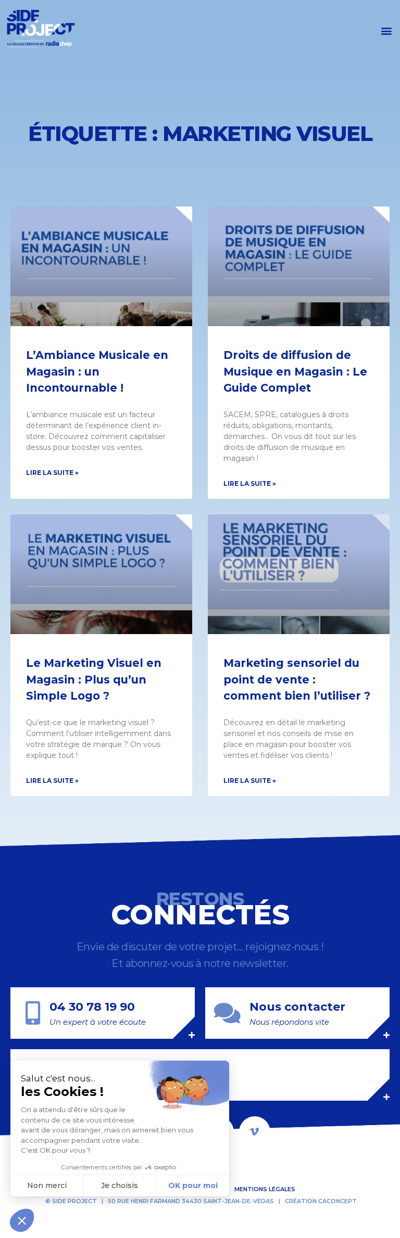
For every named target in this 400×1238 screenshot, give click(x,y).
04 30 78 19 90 (92, 1007)
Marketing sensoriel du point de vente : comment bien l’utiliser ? (296, 679)
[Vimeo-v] (254, 1131)
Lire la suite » (52, 472)
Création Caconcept (321, 1201)
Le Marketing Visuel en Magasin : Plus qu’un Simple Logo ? (93, 679)
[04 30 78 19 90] (32, 1013)
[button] (386, 30)
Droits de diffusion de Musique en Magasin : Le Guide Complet (295, 371)
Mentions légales (264, 1189)
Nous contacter (297, 1007)
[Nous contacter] (227, 1013)
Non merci (47, 1185)
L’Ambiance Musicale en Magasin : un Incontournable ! (97, 371)
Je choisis (119, 1185)
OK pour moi (193, 1185)
